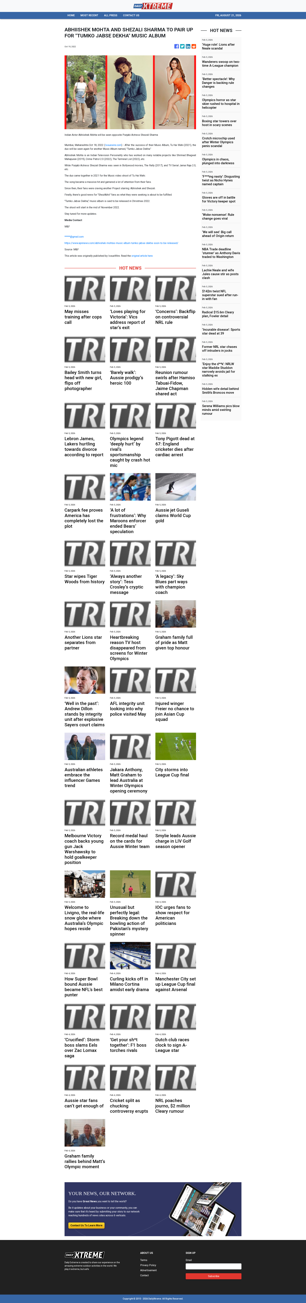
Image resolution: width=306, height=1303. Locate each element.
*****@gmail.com (74, 236)
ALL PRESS (110, 15)
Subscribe (213, 1276)
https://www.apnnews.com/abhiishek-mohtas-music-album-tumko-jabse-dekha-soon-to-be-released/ (121, 243)
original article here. (142, 255)
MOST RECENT (89, 15)
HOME (71, 15)
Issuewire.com (113, 145)
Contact (144, 1275)
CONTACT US (131, 15)
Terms (143, 1260)
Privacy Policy (148, 1265)
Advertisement (148, 1270)
